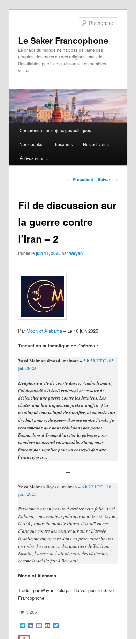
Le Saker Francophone (63, 40)
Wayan (76, 253)
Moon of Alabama (44, 330)
